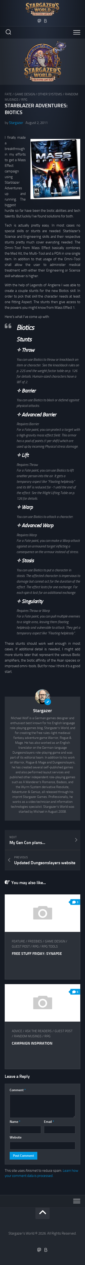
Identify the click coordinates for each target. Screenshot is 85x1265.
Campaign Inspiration (32, 1043)
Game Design (25, 94)
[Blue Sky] (45, 21)
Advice (17, 1031)
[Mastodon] (39, 21)
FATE (8, 94)
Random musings (28, 1036)
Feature (18, 941)
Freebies (35, 941)
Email (49, 1122)
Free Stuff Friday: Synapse (37, 953)
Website (15, 1137)
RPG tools (50, 947)
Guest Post (21, 947)
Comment (18, 1090)
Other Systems (50, 94)
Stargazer (16, 123)
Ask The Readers (38, 1031)
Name (15, 1122)
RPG (24, 100)
